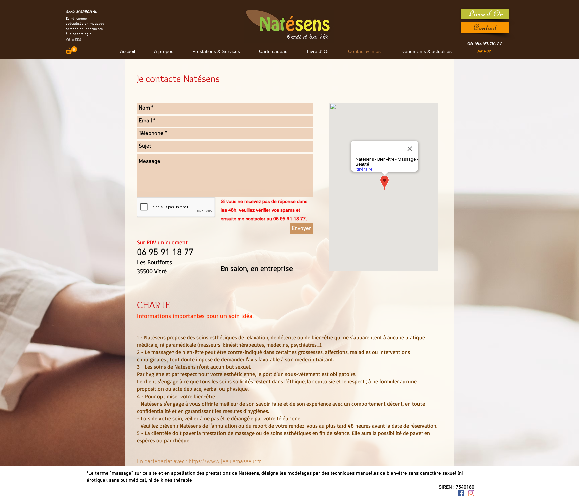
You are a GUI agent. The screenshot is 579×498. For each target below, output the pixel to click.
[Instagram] (471, 493)
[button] (216, 51)
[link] (71, 50)
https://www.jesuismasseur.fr (225, 461)
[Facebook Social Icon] (461, 493)
